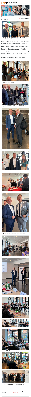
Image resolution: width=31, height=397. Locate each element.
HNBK (20, 18)
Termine (13, 392)
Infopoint (17, 392)
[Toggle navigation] (2, 16)
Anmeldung (15, 392)
